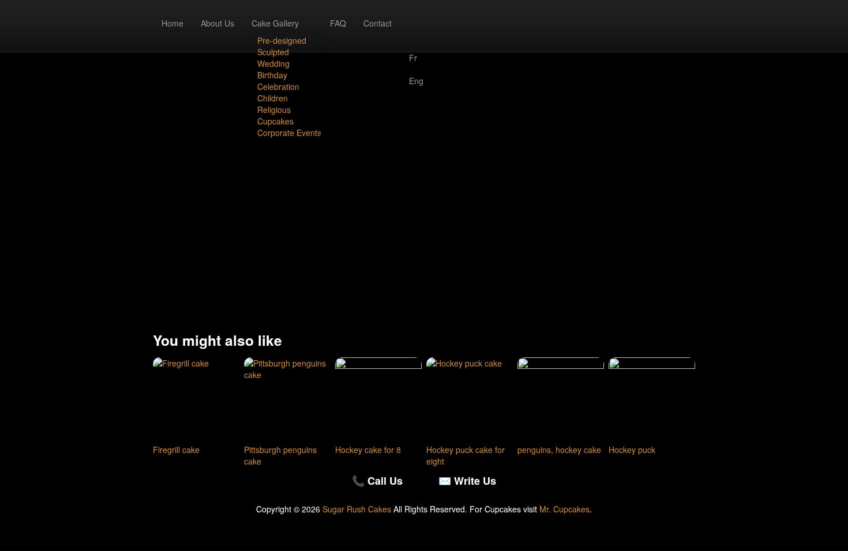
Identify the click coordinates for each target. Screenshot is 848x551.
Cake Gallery (275, 23)
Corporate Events (289, 132)
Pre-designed (281, 40)
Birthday (272, 75)
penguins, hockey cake (559, 449)
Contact (377, 23)
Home (172, 23)
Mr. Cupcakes (564, 509)
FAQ (338, 23)
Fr (413, 57)
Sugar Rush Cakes (356, 509)
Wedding (273, 63)
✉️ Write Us (467, 480)
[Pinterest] (416, 40)
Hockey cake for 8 (368, 449)
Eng (416, 80)
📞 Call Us (377, 480)
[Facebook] (416, 17)
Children (272, 98)
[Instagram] (416, 29)
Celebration (278, 86)
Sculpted (273, 52)
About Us (217, 23)
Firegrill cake (176, 449)
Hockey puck (632, 449)
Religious (274, 109)
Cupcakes (275, 121)
